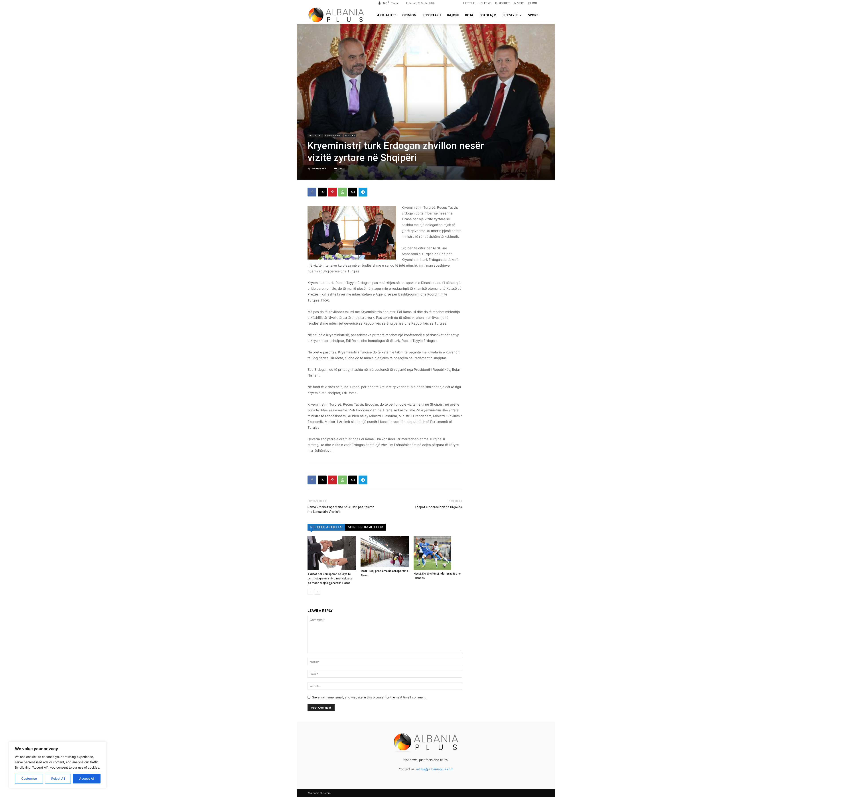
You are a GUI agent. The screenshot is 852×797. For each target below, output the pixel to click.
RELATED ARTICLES (326, 527)
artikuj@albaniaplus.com (434, 769)
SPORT (533, 15)
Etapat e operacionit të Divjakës (438, 507)
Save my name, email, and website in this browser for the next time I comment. (369, 697)
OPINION (409, 15)
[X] (322, 192)
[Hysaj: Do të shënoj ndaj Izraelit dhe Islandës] (438, 553)
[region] (57, 764)
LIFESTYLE (469, 3)
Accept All (86, 778)
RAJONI (453, 15)
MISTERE (519, 3)
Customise (29, 778)
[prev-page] (310, 592)
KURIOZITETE (502, 3)
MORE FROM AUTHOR (365, 527)
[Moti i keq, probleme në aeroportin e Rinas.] (385, 551)
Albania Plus (319, 168)
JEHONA (532, 3)
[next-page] (317, 592)
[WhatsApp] (342, 192)
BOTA (469, 15)
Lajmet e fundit (333, 135)
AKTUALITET (386, 15)
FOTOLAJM (487, 15)
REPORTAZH (431, 15)
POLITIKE (350, 135)
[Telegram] (363, 192)
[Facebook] (312, 192)
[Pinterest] (332, 192)
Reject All (58, 778)
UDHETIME (485, 3)
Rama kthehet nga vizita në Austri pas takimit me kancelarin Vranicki (341, 509)
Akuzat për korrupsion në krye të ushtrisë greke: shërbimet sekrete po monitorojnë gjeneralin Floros (330, 578)
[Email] (352, 192)
